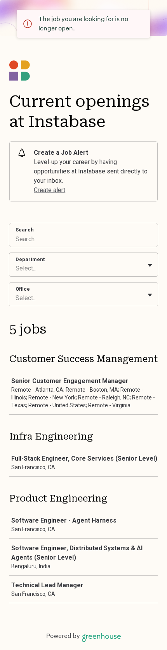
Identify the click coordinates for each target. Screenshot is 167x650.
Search (25, 230)
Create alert (49, 190)
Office (23, 289)
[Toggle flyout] (150, 265)
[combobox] (16, 268)
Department (30, 259)
